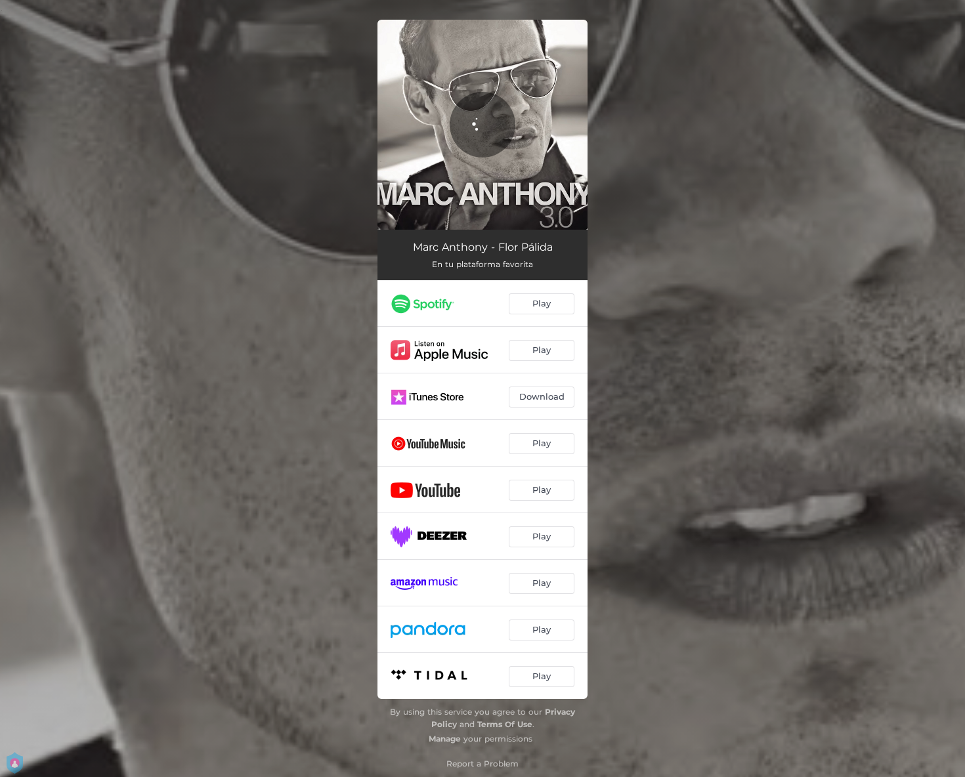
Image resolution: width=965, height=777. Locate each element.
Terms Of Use (504, 724)
